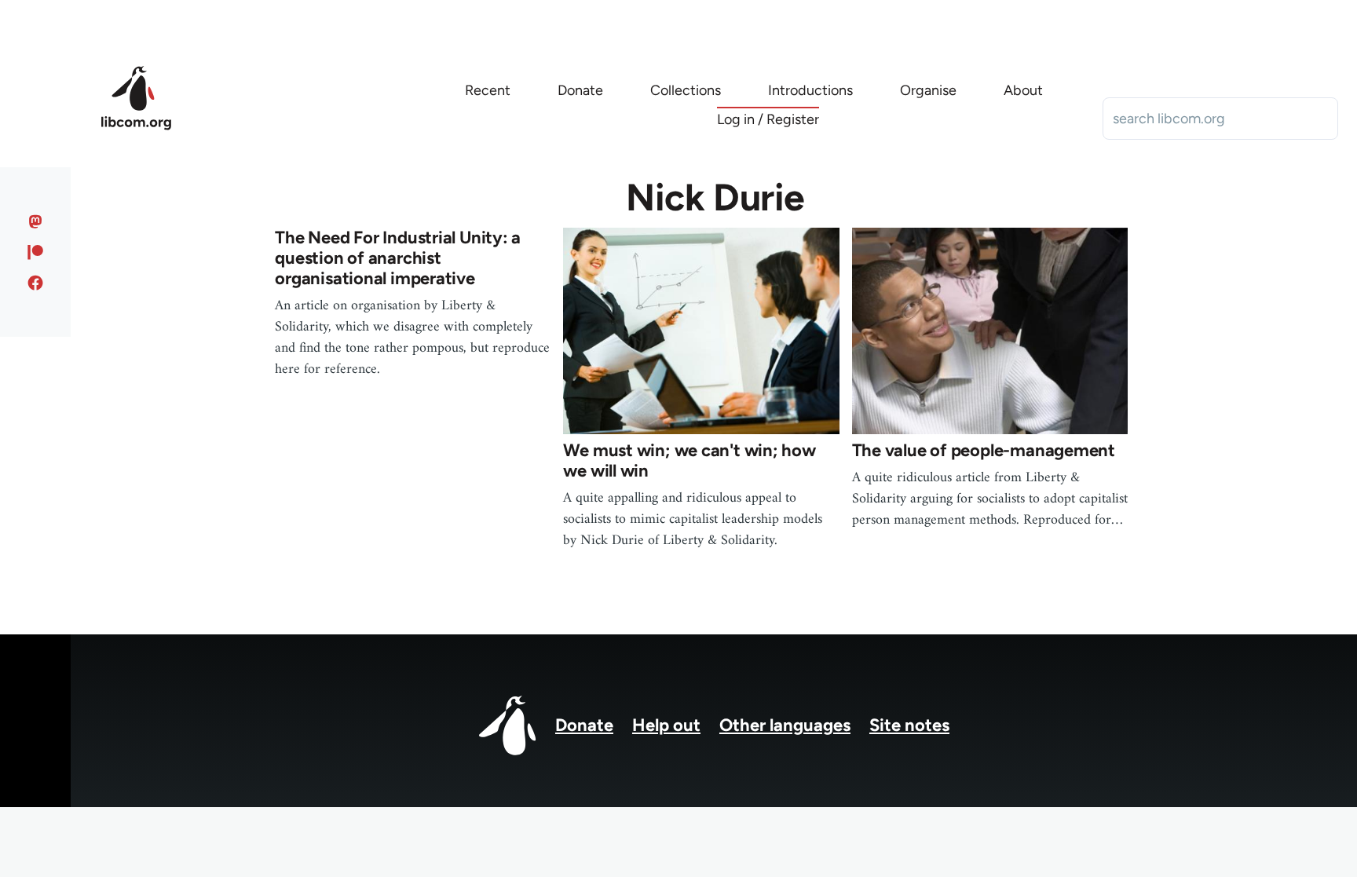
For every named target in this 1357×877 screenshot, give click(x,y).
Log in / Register (768, 119)
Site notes (909, 725)
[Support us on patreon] (35, 252)
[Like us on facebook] (35, 282)
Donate (584, 725)
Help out (666, 725)
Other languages (784, 725)
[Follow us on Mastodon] (35, 221)
